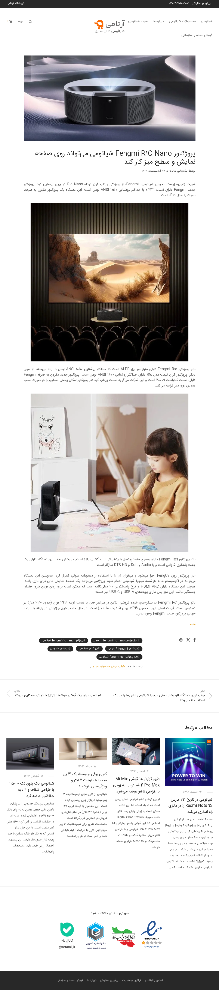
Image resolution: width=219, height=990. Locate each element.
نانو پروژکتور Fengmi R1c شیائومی (118, 657)
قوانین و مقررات (131, 980)
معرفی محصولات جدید (105, 666)
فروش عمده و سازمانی (197, 35)
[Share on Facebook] (194, 640)
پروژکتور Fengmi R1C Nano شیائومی (62, 640)
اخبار (123, 666)
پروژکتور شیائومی (88, 648)
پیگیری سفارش (201, 3)
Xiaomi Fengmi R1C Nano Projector (115, 640)
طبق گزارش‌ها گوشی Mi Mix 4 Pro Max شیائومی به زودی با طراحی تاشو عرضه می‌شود (136, 785)
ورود (20, 21)
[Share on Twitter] (188, 640)
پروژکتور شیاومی (59, 648)
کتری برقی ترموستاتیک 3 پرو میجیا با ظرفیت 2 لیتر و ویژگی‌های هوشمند (84, 780)
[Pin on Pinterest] (181, 640)
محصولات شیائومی (182, 21)
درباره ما (158, 21)
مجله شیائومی (138, 21)
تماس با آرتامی (154, 980)
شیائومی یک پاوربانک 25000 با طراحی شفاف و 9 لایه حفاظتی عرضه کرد (31, 789)
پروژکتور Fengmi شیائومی (123, 648)
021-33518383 (179, 3)
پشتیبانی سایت (178, 171)
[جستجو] (30, 22)
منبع (192, 624)
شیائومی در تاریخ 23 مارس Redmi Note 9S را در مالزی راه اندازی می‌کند (191, 806)
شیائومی (207, 21)
